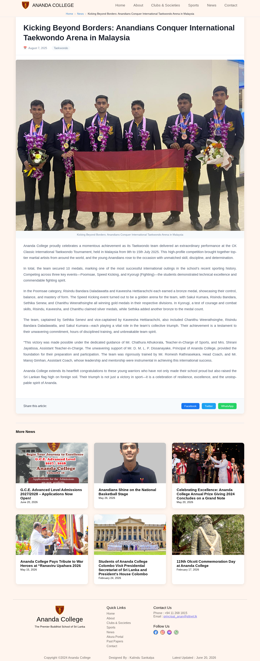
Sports (193, 5)
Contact (230, 5)
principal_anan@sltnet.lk (180, 616)
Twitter (209, 406)
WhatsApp (227, 406)
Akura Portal (115, 636)
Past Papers (115, 641)
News (211, 5)
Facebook (190, 406)
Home (120, 5)
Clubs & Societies (165, 5)
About (138, 5)
